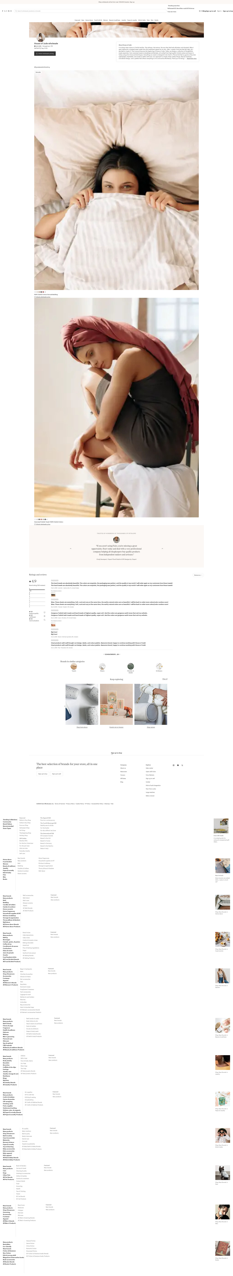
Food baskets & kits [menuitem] (9, 957)
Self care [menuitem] (22, 853)
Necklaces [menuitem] (6, 1076)
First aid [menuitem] (24, 1141)
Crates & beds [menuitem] (20, 1181)
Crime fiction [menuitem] (30, 1246)
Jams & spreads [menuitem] (8, 953)
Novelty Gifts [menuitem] (23, 840)
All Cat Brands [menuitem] (20, 1196)
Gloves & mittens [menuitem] (25, 976)
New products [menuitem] (22, 860)
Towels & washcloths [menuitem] (28, 1144)
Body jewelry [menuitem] (7, 1060)
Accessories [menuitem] (7, 976)
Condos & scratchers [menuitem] (22, 1178)
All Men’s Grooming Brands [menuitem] (26, 1218)
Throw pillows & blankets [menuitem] (46, 868)
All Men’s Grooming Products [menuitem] (27, 1220)
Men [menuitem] (4, 877)
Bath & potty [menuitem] (26, 1133)
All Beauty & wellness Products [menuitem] (13, 1050)
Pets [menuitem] (4, 875)
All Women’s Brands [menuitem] (9, 982)
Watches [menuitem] (22, 999)
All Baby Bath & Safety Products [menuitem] (32, 1149)
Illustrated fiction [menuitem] (31, 1251)
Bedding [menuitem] (20, 866)
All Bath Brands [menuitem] (27, 908)
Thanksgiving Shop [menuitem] (25, 833)
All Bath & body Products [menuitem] (34, 1036)
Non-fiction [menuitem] (7, 1253)
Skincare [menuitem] (6, 1041)
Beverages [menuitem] (6, 939)
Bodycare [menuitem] (21, 1207)
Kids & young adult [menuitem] (9, 1255)
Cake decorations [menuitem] (28, 935)
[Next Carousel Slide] (162, 548)
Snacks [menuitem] (5, 955)
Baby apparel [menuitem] (7, 1153)
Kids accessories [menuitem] (8, 1151)
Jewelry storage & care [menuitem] (10, 1074)
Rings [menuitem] (5, 1078)
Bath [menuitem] (19, 863)
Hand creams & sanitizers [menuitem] (34, 1023)
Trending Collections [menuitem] (10, 819)
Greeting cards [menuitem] (8, 1103)
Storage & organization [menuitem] (46, 866)
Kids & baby (142, 20)
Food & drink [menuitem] (7, 861)
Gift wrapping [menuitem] (7, 1101)
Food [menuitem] (17, 1183)
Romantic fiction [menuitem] (31, 1248)
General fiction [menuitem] (30, 1241)
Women (105, 20)
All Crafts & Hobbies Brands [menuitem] (33, 1102)
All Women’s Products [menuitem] (10, 985)
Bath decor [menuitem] (26, 898)
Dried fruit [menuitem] (26, 945)
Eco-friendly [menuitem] (7, 1246)
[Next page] (119, 654)
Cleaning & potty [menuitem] (21, 1171)
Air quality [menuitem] (25, 1128)
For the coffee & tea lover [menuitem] (48, 830)
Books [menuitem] (5, 879)
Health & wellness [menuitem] (9, 1030)
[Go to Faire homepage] (7, 11)
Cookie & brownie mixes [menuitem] (30, 940)
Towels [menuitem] (25, 905)
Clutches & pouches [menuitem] (26, 974)
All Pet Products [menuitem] (8, 1179)
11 (115, 654)
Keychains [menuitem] (23, 984)
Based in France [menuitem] (45, 841)
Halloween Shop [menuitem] (24, 828)
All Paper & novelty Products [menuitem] (13, 1114)
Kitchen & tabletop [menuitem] (44, 863)
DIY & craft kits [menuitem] (29, 1094)
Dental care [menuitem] (25, 1139)
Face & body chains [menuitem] (27, 1061)
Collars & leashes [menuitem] (21, 1176)
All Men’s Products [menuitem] (9, 1223)
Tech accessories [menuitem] (25, 992)
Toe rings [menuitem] (23, 1068)
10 (113, 654)
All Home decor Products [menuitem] (11, 926)
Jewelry (124, 20)
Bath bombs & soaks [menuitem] (32, 1018)
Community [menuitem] (7, 822)
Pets (148, 20)
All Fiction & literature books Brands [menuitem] (37, 1253)
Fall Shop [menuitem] (22, 830)
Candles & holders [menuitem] (23, 868)
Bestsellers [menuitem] (6, 1244)
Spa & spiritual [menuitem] (8, 1043)
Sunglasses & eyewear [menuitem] (27, 989)
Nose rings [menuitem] (24, 1066)
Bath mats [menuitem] (26, 900)
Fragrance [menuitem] (6, 1028)
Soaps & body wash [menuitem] (32, 1031)
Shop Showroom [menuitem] (9, 974)
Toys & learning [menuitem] (8, 1146)
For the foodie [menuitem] (44, 828)
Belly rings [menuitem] (24, 1058)
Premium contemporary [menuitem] (47, 820)
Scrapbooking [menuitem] (29, 1100)
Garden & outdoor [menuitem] (23, 871)
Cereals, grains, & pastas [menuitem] (11, 942)
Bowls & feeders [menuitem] (21, 1165)
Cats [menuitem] (4, 1171)
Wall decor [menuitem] (42, 871)
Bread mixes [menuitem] (26, 932)
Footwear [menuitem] (6, 978)
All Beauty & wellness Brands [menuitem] (13, 1047)
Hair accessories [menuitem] (25, 979)
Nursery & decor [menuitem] (8, 1142)
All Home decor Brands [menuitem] (11, 924)
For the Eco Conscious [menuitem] (26, 843)
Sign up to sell (211, 11)
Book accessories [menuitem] (9, 1259)
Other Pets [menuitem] (6, 1175)
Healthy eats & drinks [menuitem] (46, 825)
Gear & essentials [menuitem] (9, 1138)
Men (152, 20)
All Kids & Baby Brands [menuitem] (10, 1157)
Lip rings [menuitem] (23, 1063)
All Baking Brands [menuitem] (28, 955)
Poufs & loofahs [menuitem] (31, 1026)
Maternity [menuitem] (6, 1140)
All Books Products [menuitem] (9, 1264)
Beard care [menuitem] (21, 1205)
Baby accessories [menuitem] (9, 1149)
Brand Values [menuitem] (7, 824)
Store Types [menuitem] (7, 828)
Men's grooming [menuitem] (8, 1036)
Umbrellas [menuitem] (23, 1002)
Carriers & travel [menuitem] (21, 1168)
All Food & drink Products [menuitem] (11, 961)
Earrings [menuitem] (6, 1069)
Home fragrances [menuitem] (44, 858)
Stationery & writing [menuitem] (10, 1108)
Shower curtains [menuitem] (28, 903)
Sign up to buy (228, 11)
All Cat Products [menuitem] (21, 1199)
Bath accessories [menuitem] (28, 895)
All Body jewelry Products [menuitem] (28, 1073)
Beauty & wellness (114, 20)
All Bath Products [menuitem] (28, 910)
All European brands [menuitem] (46, 835)
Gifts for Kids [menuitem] (23, 848)
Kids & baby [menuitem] (7, 872)
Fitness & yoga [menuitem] (8, 1025)
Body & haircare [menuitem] (27, 1136)
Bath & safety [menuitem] (7, 1136)
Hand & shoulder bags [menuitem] (27, 1007)
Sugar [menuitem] (24, 950)
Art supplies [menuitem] (28, 1092)
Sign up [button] (132, 2)
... (116, 654)
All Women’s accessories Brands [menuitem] (30, 1010)
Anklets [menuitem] (23, 1055)
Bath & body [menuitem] (7, 1023)
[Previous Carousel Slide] (70, 548)
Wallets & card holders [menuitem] (27, 997)
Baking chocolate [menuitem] (28, 942)
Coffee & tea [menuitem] (7, 944)
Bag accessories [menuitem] (25, 1004)
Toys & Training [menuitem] (20, 1191)
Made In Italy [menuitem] (44, 848)
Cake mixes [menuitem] (26, 937)
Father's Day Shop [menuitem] (25, 822)
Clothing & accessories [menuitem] (23, 1173)
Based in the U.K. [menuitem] (45, 838)
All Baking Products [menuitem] (29, 958)
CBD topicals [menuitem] (7, 1045)
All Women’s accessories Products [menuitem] (30, 1012)
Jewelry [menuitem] (5, 868)
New (82, 20)
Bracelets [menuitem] (6, 1063)
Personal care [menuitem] (7, 1039)
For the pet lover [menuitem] (24, 846)
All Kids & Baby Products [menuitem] (11, 1160)
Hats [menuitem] (21, 981)
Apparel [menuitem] (5, 980)
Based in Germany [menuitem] (46, 843)
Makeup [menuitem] (5, 1034)
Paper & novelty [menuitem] (8, 870)
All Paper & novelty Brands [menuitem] (12, 1112)
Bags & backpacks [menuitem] (26, 969)
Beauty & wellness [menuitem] (9, 866)
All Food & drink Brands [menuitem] (11, 959)
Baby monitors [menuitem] (26, 1131)
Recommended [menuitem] (8, 826)
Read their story (192, 58)
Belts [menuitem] (21, 971)
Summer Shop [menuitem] (23, 825)
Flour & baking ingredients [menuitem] (31, 948)
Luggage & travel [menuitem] (25, 994)
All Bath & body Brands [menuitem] (33, 1034)
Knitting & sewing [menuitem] (30, 1097)
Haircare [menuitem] (6, 1032)
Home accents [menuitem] (22, 873)
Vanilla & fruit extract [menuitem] (29, 953)
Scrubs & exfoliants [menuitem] (32, 1028)
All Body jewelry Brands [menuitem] (28, 1071)
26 (118, 654)
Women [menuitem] (5, 864)
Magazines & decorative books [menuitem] (13, 1257)
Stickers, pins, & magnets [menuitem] (11, 1110)
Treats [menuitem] (18, 1194)
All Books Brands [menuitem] (8, 1262)
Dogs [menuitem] (4, 1173)
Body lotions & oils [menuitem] (32, 1021)
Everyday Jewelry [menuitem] (24, 851)
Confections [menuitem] (7, 948)
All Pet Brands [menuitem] (7, 1177)
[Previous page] (104, 654)
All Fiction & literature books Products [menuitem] (38, 1256)
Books (156, 20)
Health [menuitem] (18, 1188)
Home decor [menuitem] (7, 859)
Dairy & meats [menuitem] (7, 950)
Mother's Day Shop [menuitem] (25, 820)
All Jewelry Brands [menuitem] (9, 1082)
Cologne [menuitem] (20, 1210)
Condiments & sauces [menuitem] (10, 946)
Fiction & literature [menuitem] (9, 1251)
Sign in (219, 11)
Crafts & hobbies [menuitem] (8, 1097)
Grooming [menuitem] (19, 1186)
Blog (204, 11)
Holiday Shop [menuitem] (23, 835)
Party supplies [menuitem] (8, 1106)
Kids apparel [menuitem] (7, 1155)
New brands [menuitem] (21, 858)
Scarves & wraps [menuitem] (25, 987)
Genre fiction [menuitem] (30, 1243)
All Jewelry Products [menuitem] (10, 1085)
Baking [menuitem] (5, 937)
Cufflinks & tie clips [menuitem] (9, 1067)
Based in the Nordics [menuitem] (46, 846)
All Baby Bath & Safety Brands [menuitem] (31, 1146)
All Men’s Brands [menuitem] (8, 1221)
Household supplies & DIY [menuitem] (46, 860)
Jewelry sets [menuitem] (7, 1071)
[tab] (38, 67)
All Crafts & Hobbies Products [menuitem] (34, 1105)
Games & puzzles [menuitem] (9, 1099)
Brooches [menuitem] (6, 1065)
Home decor (89, 20)
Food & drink (98, 20)
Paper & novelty (132, 20)
